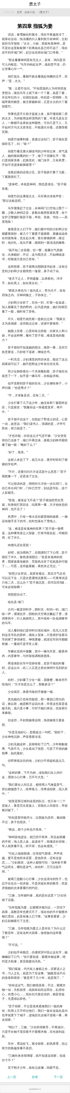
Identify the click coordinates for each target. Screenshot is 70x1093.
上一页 (11, 1077)
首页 (19, 12)
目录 (35, 1077)
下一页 (58, 1077)
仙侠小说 (29, 12)
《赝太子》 (43, 12)
